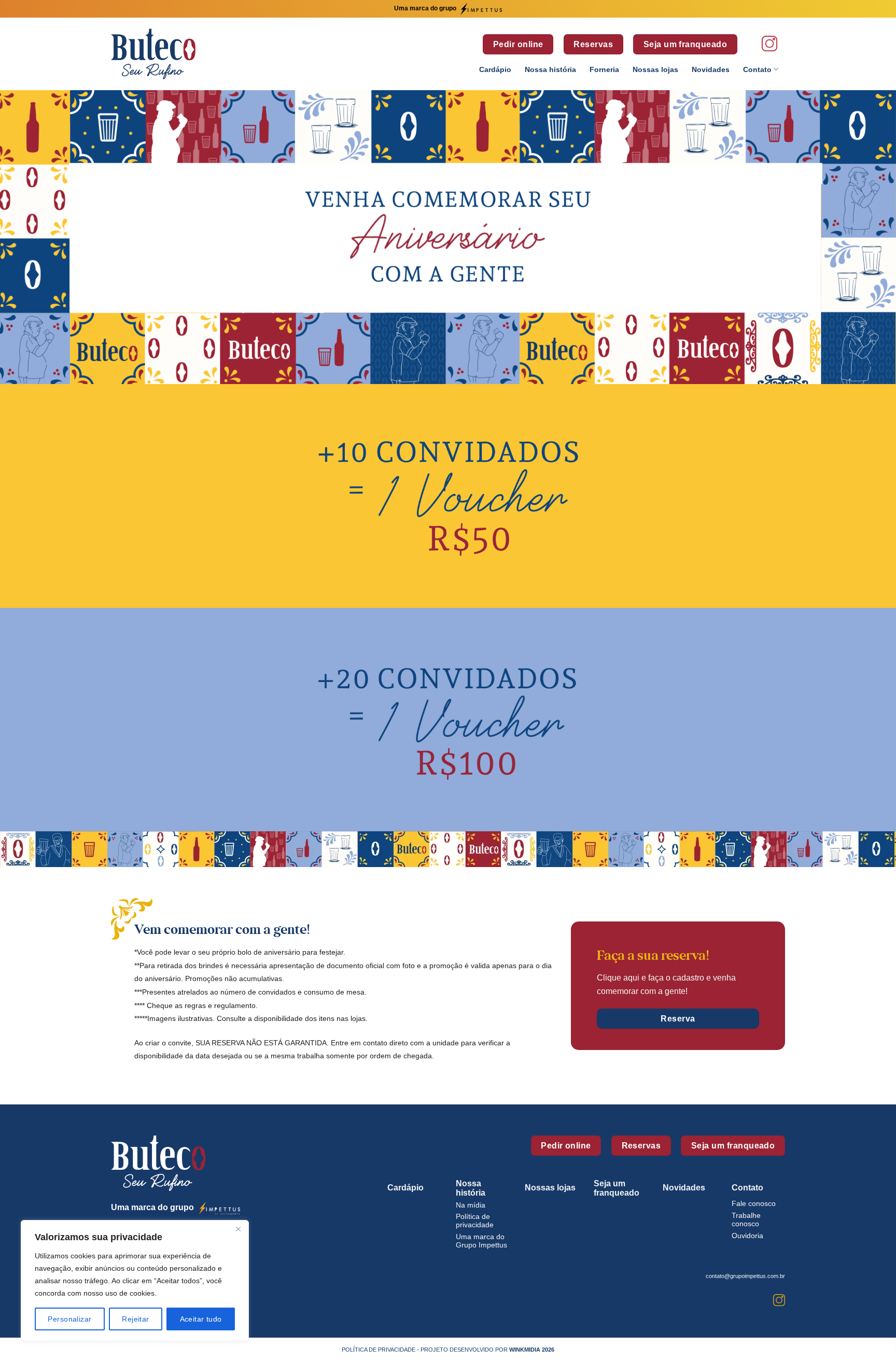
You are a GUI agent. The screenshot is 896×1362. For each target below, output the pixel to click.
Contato (757, 69)
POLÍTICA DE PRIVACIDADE (378, 1349)
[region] (135, 1280)
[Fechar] (238, 1229)
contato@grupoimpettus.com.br (745, 1276)
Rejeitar (135, 1319)
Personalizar (69, 1319)
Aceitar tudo (201, 1319)
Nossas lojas (655, 69)
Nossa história (550, 69)
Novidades (711, 69)
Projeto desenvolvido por (487, 1349)
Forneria (604, 69)
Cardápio (495, 69)
